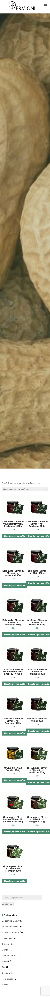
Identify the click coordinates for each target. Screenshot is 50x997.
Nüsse (5, 984)
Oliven (5, 950)
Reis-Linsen (7, 979)
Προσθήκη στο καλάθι (14, 536)
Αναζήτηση (7, 904)
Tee (4, 967)
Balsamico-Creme (10, 932)
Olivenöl (6, 944)
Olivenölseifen (9, 955)
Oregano (6, 973)
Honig (5, 961)
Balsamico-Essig (10, 926)
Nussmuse (7, 938)
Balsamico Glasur (10, 921)
